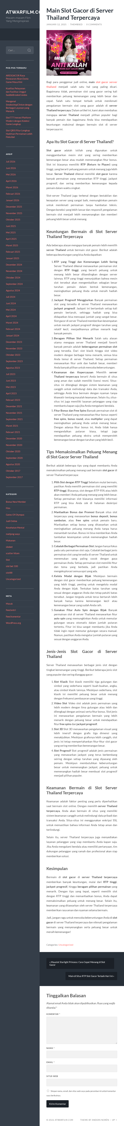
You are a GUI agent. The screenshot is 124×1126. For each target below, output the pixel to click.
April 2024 (11, 316)
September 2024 (14, 284)
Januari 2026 (12, 200)
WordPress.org (13, 623)
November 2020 (14, 445)
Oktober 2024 (13, 277)
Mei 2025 (11, 232)
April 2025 (11, 238)
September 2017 (14, 477)
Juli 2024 (10, 296)
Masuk (9, 603)
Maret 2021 (12, 425)
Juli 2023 (10, 374)
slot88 (9, 572)
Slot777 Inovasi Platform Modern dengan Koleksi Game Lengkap (18, 120)
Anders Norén (100, 1120)
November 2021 (14, 412)
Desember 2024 (14, 264)
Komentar (53, 1014)
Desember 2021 (14, 406)
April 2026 (11, 181)
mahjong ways (13, 534)
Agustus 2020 (13, 464)
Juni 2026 (11, 168)
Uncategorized (13, 579)
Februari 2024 (13, 329)
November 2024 (14, 271)
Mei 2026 (11, 174)
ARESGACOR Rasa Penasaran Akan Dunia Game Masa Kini (17, 78)
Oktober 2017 (13, 470)
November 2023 (14, 348)
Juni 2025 (11, 226)
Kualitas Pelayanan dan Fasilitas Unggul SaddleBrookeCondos (16, 91)
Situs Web (52, 1076)
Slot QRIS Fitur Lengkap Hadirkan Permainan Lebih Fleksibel (19, 133)
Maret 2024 (12, 322)
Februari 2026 (13, 193)
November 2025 (14, 213)
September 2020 (14, 458)
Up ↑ (114, 1120)
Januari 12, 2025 (56, 24)
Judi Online (11, 521)
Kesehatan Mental (15, 527)
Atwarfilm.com (26, 12)
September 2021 (14, 419)
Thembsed (76, 24)
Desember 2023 (14, 342)
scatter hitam (12, 553)
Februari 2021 (13, 432)
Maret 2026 (12, 187)
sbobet (9, 546)
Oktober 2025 (13, 219)
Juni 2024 (11, 303)
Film (8, 508)
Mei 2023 (11, 387)
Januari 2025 (12, 258)
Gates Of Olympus (15, 514)
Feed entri (11, 610)
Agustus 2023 (13, 367)
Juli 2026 (10, 161)
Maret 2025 (12, 245)
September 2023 (14, 361)
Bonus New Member (16, 501)
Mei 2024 (11, 309)
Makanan (10, 540)
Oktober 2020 (13, 451)
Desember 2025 (14, 206)
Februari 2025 (13, 251)
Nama (50, 1048)
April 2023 (11, 393)
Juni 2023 (11, 380)
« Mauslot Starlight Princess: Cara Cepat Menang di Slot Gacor (77, 963)
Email (50, 1062)
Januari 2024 (12, 335)
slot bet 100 (12, 566)
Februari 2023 (13, 400)
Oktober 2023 (13, 354)
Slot (8, 559)
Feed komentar (13, 616)
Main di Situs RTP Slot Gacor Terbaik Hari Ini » (91, 976)
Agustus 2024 (13, 290)
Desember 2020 (14, 438)
